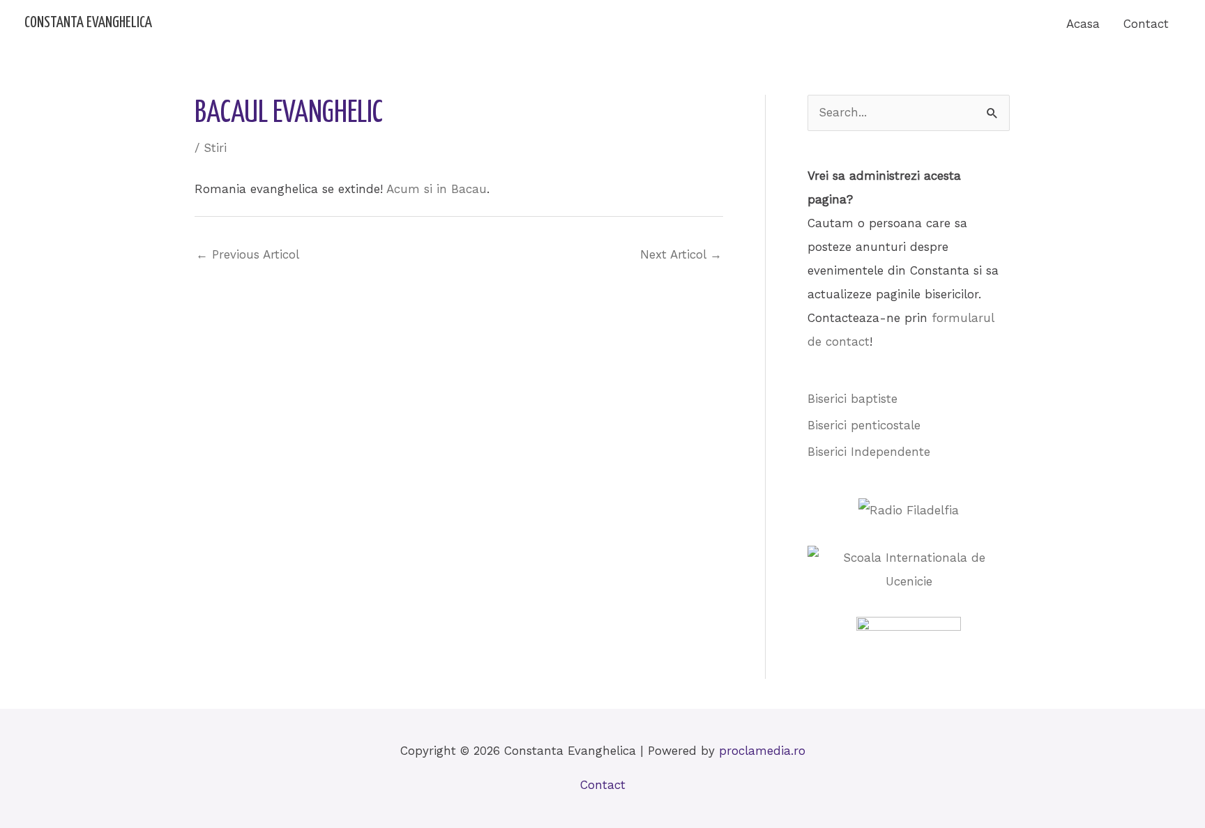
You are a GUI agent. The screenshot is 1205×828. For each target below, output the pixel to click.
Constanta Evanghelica (88, 23)
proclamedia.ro (762, 751)
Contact (1146, 24)
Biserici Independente (869, 452)
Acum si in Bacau (436, 189)
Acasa (1083, 24)
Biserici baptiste (852, 399)
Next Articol (681, 254)
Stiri (215, 148)
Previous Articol (247, 254)
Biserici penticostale (864, 425)
